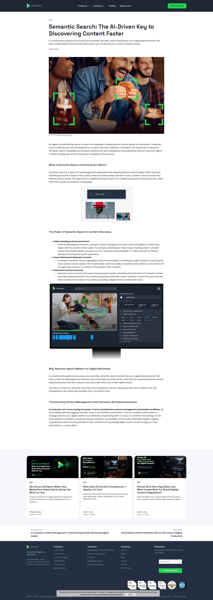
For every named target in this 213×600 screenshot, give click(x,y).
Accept (130, 594)
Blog (50, 20)
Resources (125, 6)
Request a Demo (177, 6)
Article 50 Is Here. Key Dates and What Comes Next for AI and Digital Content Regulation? (158, 489)
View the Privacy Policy (115, 594)
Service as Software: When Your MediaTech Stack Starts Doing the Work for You (49, 489)
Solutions (98, 6)
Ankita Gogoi (53, 49)
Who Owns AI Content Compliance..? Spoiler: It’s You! (104, 488)
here (146, 422)
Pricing (112, 5)
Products (82, 6)
